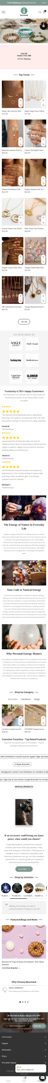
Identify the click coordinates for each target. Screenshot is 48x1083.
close (44, 3)
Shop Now (32, 3)
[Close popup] (43, 1066)
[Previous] (3, 942)
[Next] (44, 942)
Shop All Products (24, 786)
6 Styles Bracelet (22, 764)
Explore (23, 36)
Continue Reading (10, 968)
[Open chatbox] (42, 1077)
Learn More (22, 869)
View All (24, 322)
